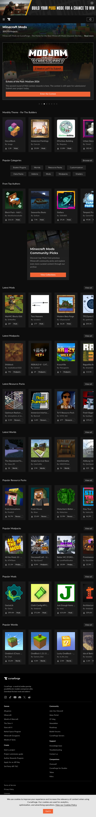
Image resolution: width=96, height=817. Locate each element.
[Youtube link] (15, 697)
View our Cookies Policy (66, 805)
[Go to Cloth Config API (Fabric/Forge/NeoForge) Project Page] (40, 598)
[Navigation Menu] (3, 19)
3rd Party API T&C (11, 766)
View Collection (48, 94)
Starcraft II (8, 727)
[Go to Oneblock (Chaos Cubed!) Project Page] (14, 647)
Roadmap (53, 727)
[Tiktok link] (10, 697)
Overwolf (53, 764)
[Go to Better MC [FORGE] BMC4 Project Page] (66, 550)
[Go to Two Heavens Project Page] (40, 310)
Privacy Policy (9, 789)
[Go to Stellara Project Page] (66, 206)
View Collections (48, 275)
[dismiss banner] (92, 2)
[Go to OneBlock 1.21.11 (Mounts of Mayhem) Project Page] (40, 647)
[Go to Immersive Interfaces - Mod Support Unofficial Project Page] (40, 406)
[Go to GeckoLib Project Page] (14, 598)
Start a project (9, 750)
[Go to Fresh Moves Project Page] (40, 502)
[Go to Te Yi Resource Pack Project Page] (66, 406)
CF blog (52, 719)
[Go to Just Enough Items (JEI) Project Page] (66, 598)
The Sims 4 (8, 723)
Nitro (52, 776)
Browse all (87, 160)
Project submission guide (13, 754)
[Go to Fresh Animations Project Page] (14, 502)
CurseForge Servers (57, 736)
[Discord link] (19, 697)
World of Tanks (10, 740)
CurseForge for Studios (58, 768)
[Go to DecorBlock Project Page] (14, 134)
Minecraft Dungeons (12, 736)
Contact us (54, 754)
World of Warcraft (11, 719)
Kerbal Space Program (12, 732)
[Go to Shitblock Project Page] (14, 358)
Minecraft (8, 715)
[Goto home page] (9, 19)
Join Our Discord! (56, 711)
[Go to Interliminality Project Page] (66, 454)
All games (7, 711)
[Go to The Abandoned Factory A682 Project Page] (14, 454)
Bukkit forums (55, 732)
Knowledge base (56, 746)
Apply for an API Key (12, 762)
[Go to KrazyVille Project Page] (66, 358)
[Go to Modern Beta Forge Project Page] (66, 310)
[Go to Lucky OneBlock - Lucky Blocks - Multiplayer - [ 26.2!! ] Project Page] (66, 647)
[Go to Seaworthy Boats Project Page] (40, 206)
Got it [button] (48, 811)
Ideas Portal (54, 715)
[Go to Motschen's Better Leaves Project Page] (66, 502)
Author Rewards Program (14, 758)
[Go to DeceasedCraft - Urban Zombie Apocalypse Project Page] (40, 550)
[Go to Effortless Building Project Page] (66, 134)
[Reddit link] (29, 697)
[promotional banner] (48, 7)
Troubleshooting (56, 750)
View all (88, 288)
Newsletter (54, 723)
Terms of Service (10, 785)
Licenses (7, 793)
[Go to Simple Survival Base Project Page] (40, 454)
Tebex (52, 772)
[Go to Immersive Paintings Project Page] (40, 134)
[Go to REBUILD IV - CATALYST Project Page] (40, 358)
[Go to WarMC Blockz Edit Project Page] (14, 310)
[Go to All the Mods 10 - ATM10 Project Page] (14, 550)
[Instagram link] (5, 697)
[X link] (24, 697)
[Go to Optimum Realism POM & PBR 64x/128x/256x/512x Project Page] (14, 406)
